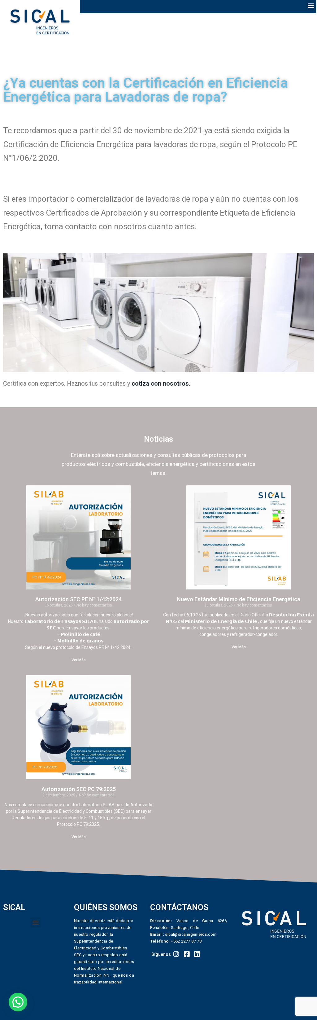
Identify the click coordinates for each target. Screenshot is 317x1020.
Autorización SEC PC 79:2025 (78, 789)
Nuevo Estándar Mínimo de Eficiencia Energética (238, 599)
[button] (311, 5)
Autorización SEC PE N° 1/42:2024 (78, 599)
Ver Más (79, 660)
